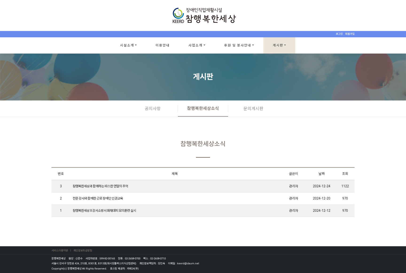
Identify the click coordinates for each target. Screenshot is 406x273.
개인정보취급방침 (82, 250)
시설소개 (127, 45)
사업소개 (195, 45)
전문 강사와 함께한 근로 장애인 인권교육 (98, 198)
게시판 (278, 45)
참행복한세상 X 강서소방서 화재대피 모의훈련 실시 (104, 210)
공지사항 (153, 108)
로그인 (339, 33)
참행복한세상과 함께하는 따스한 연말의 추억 (100, 186)
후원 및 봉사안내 (237, 45)
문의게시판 (253, 108)
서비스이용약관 (59, 250)
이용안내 (163, 45)
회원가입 (350, 33)
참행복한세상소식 (203, 108)
